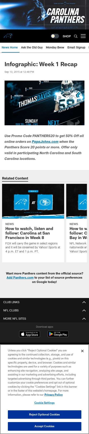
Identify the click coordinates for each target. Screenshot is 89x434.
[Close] (82, 350)
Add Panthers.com (20, 277)
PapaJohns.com (45, 142)
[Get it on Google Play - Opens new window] (58, 336)
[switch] (55, 36)
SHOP (67, 36)
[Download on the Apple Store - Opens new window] (29, 334)
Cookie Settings (44, 402)
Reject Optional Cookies (44, 414)
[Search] (75, 36)
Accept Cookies (45, 426)
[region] (44, 389)
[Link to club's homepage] (8, 34)
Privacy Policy (53, 394)
